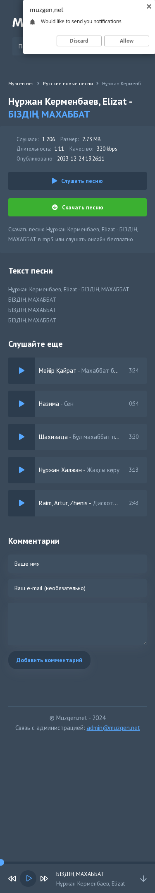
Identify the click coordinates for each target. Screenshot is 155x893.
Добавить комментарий (49, 660)
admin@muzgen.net (113, 728)
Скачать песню (82, 207)
